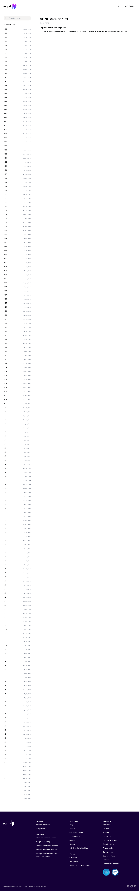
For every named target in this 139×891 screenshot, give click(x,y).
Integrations (41, 828)
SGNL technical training (79, 848)
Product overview (43, 825)
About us (106, 825)
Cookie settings (109, 856)
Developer (129, 6)
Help (117, 6)
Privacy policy (108, 848)
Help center (74, 861)
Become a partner (110, 840)
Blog (71, 825)
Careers (106, 828)
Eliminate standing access (46, 838)
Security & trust (109, 844)
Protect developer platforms (47, 850)
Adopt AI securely (43, 842)
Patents (106, 860)
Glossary (73, 844)
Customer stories (76, 832)
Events (72, 828)
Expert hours (75, 836)
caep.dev (73, 840)
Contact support (76, 857)
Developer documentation (79, 865)
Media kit (106, 832)
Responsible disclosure (111, 864)
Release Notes (9, 25)
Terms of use (108, 852)
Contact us (107, 836)
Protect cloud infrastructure (47, 846)
